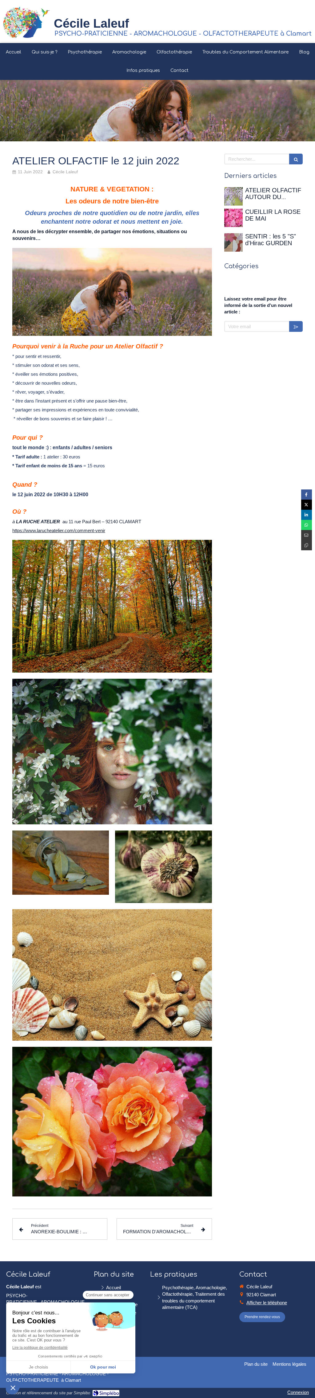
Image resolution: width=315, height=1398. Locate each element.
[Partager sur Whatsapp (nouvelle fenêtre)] (306, 525)
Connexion (298, 1392)
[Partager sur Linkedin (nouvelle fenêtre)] (306, 515)
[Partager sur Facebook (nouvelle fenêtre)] (306, 494)
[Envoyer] (296, 326)
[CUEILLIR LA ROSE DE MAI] (233, 218)
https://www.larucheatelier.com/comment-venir (58, 530)
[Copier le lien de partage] (306, 545)
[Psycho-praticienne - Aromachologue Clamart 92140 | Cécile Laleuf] (26, 21)
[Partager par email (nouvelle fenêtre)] (306, 535)
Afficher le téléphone (266, 1302)
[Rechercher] (296, 159)
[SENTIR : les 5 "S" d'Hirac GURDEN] (233, 242)
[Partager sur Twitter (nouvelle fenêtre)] (306, 505)
